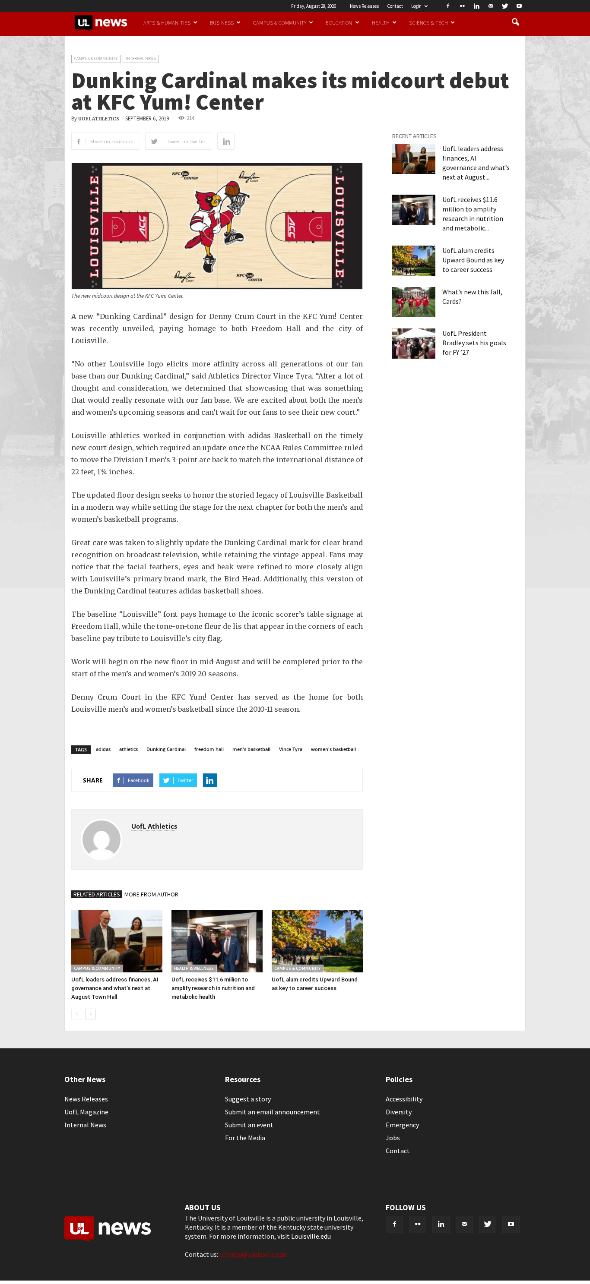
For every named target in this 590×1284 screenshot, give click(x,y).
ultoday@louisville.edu (252, 1254)
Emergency (402, 1124)
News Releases (364, 6)
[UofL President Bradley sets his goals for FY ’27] (413, 343)
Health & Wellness (194, 968)
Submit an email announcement (272, 1111)
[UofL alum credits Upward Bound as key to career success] (317, 941)
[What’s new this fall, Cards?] (413, 302)
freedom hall (209, 749)
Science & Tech (428, 22)
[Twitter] (504, 6)
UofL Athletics (98, 119)
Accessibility (404, 1099)
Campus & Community (279, 22)
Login (416, 6)
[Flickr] (462, 6)
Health (381, 22)
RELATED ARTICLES (96, 894)
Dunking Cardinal (166, 749)
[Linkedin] (476, 6)
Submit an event (249, 1124)
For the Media (245, 1137)
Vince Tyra (290, 749)
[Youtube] (519, 6)
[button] (515, 22)
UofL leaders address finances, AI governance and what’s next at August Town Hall (115, 988)
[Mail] (490, 6)
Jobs (393, 1137)
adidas (103, 749)
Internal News (141, 58)
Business (222, 22)
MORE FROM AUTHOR (151, 894)
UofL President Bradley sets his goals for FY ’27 (474, 342)
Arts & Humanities (166, 22)
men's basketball (251, 749)
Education (339, 22)
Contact (395, 6)
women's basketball (333, 749)
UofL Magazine (86, 1111)
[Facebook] (447, 6)
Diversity (399, 1111)
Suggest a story (248, 1099)
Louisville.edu (311, 1236)
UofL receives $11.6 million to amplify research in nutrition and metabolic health (213, 988)
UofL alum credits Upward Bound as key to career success (473, 260)
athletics (128, 749)
